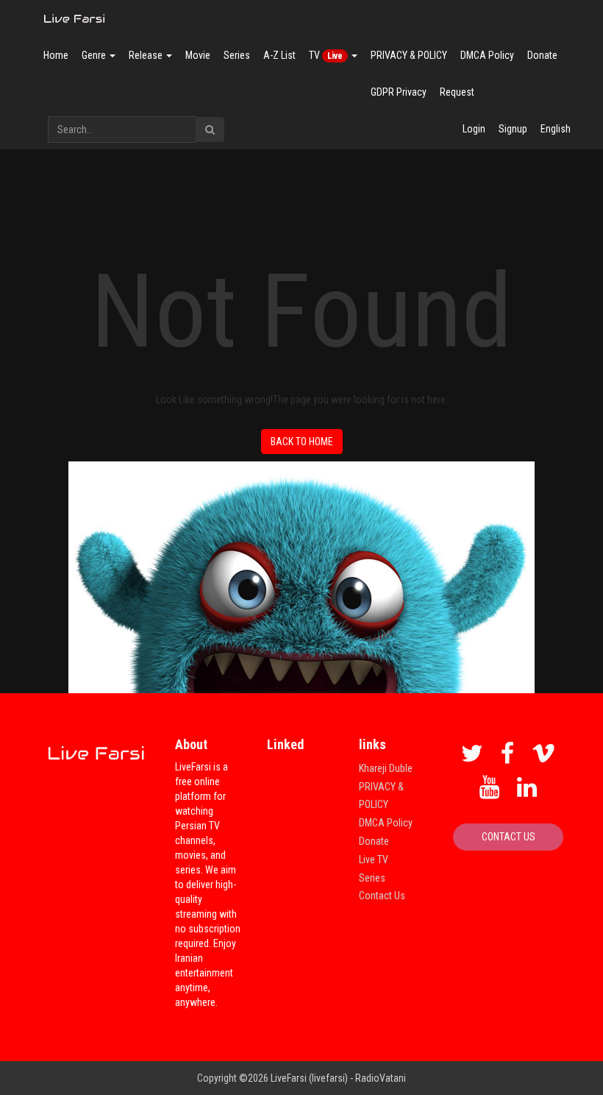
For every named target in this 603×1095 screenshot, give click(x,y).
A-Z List (279, 55)
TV (326, 55)
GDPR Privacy (399, 92)
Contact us (508, 837)
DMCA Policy (487, 55)
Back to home (302, 441)
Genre (95, 55)
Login (474, 129)
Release (147, 55)
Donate (542, 55)
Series (237, 55)
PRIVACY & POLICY (409, 55)
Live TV (373, 859)
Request (457, 92)
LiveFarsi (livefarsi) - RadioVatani (338, 1078)
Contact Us (382, 895)
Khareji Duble (386, 768)
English (555, 129)
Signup (513, 129)
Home (55, 55)
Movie (197, 55)
